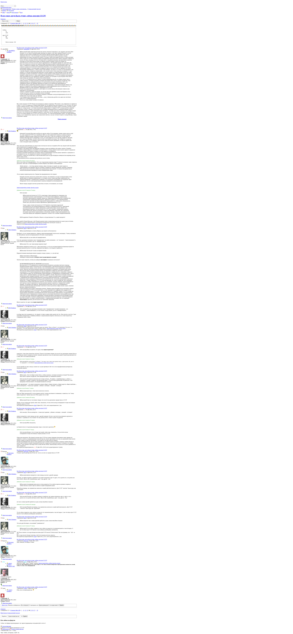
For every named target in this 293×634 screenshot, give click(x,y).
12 (25, 23)
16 (32, 23)
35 (37, 23)
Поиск (8, 12)
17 (34, 23)
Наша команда (6, 629)
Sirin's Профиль (12, 229)
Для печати (11, 10)
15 (31, 23)
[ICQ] (1, 584)
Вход (21, 12)
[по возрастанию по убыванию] (57, 605)
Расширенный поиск (6, 7)
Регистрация (15, 12)
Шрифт (4, 10)
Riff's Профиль (12, 131)
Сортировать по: (34, 605)
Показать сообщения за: (14, 605)
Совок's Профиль (9, 590)
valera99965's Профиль (11, 51)
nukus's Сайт (11, 566)
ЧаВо (3, 12)
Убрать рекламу (62, 119)
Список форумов (6, 9)
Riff (24, 129)
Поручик (26, 451)
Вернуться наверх (7, 117)
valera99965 (27, 49)
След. (6, 605)
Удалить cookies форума (17, 629)
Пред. (3, 605)
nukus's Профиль (9, 564)
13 (27, 23)
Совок (25, 588)
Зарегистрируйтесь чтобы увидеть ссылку (28, 187)
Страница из (15, 23)
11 (23, 23)
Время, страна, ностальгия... (19, 9)
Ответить (3, 19)
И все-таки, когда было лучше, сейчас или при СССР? (23, 16)
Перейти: (4, 616)
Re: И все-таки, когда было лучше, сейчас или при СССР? (32, 47)
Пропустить (4, 2)
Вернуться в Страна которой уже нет (10, 613)
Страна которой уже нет (34, 9)
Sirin (25, 228)
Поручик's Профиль (10, 453)
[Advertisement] (39, 123)
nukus (25, 561)
